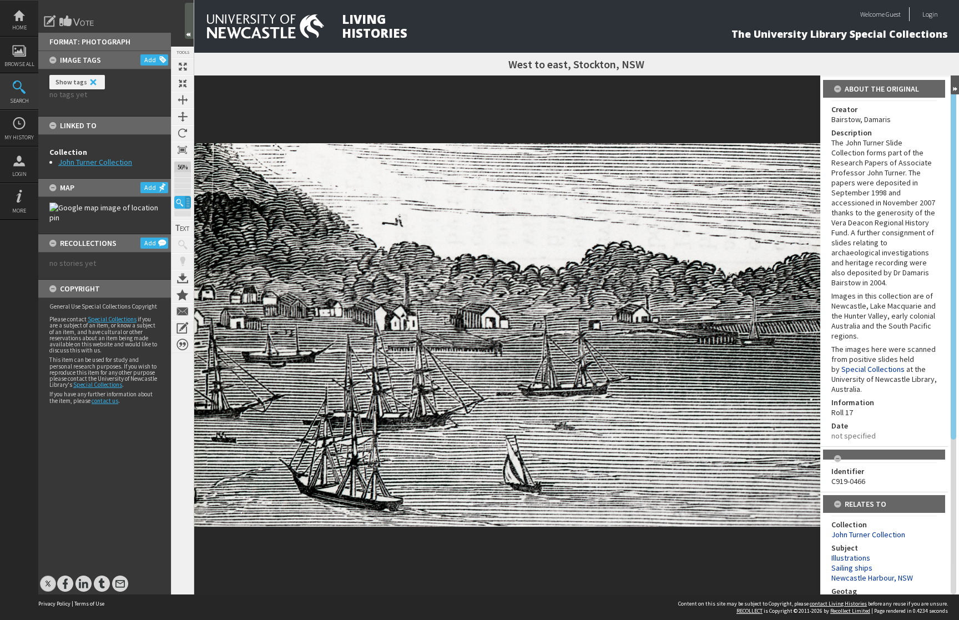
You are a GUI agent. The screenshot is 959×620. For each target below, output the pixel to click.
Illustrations (850, 558)
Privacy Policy (54, 603)
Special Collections (112, 319)
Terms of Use (89, 603)
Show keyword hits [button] (182, 244)
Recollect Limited (850, 610)
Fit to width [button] (182, 100)
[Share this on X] (48, 578)
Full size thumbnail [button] (182, 66)
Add (150, 60)
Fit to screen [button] (182, 83)
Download (182, 278)
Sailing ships (851, 568)
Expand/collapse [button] (955, 84)
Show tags (71, 82)
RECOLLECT (749, 610)
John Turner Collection (95, 162)
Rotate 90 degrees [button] (182, 133)
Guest (893, 14)
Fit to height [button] (182, 116)
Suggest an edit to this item (50, 21)
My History (19, 137)
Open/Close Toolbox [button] (189, 21)
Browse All (19, 64)
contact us (105, 401)
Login (19, 174)
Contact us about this (182, 311)
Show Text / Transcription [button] (182, 228)
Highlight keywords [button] (182, 261)
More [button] (19, 210)
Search (19, 100)
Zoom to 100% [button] (182, 150)
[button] (182, 202)
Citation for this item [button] (182, 344)
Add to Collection (182, 294)
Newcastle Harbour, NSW (872, 578)
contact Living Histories (838, 603)
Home (19, 27)
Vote (77, 21)
